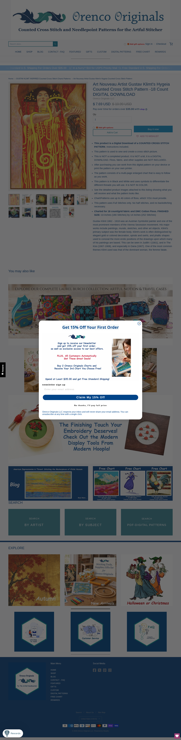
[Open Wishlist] (177, 736)
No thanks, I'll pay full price (90, 405)
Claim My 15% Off (90, 397)
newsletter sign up (53, 385)
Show (3, 369)
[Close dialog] (139, 323)
